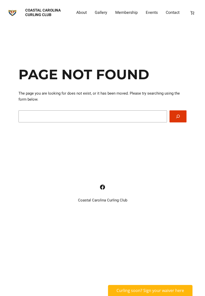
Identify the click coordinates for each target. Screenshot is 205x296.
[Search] (178, 116)
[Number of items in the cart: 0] (192, 13)
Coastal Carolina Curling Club (43, 12)
